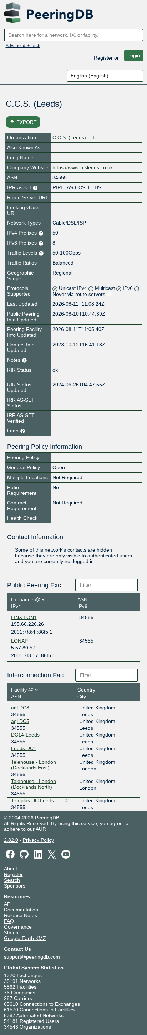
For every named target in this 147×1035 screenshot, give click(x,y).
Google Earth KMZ (25, 938)
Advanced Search (23, 45)
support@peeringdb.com (32, 957)
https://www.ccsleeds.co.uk (82, 167)
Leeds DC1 (23, 748)
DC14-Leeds (25, 735)
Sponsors (14, 886)
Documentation (21, 910)
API (8, 904)
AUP (40, 829)
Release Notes (20, 915)
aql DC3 (20, 707)
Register (103, 57)
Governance (18, 927)
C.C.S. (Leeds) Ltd (73, 137)
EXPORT (23, 122)
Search (12, 880)
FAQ (9, 921)
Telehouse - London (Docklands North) (33, 784)
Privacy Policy (38, 840)
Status (11, 932)
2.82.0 (11, 840)
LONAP (19, 641)
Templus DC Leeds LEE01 (40, 800)
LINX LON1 (24, 617)
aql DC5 (20, 721)
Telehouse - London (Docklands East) (33, 764)
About (10, 868)
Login (133, 55)
